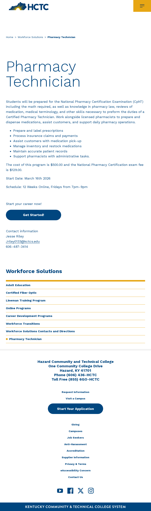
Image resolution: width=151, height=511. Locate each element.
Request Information (75, 392)
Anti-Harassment (75, 444)
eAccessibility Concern (75, 470)
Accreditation (76, 450)
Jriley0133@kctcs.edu (23, 241)
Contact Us (75, 477)
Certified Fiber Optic (21, 292)
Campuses (75, 431)
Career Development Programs (29, 316)
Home (9, 37)
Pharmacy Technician (25, 339)
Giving (75, 424)
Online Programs (18, 308)
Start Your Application (75, 409)
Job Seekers (75, 437)
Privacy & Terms (75, 463)
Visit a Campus (75, 398)
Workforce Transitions (23, 323)
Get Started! (33, 215)
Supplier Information (75, 457)
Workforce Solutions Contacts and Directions (40, 331)
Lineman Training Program (25, 300)
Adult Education (18, 285)
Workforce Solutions (30, 37)
